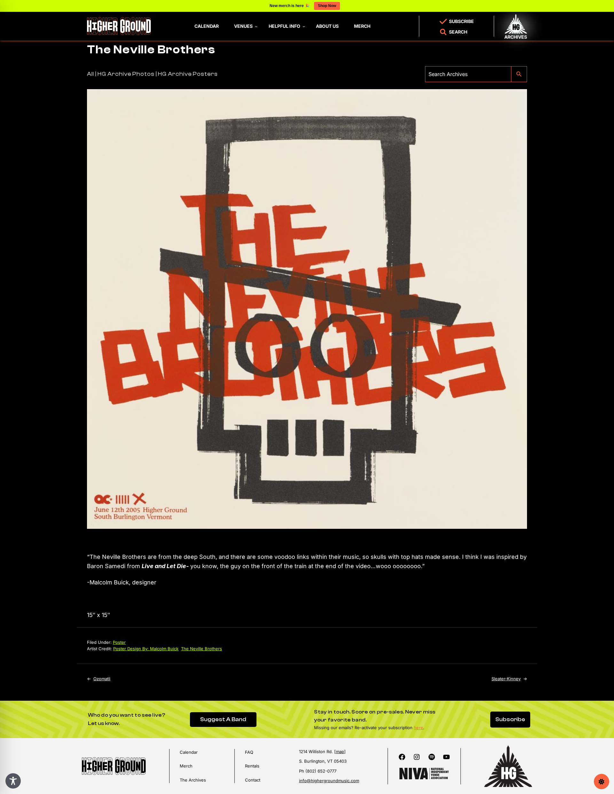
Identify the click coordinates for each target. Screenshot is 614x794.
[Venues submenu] (256, 26)
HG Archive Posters (187, 74)
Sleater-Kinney (506, 678)
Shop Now (327, 6)
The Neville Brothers (201, 648)
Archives (515, 37)
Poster (119, 642)
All (90, 74)
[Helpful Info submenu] (304, 26)
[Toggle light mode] (601, 781)
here (418, 727)
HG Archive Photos (126, 74)
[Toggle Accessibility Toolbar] (13, 781)
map (340, 751)
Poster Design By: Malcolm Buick (145, 648)
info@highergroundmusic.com (329, 780)
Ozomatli (101, 678)
